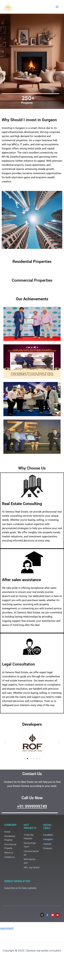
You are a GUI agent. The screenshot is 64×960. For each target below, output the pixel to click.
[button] (5, 743)
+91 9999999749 (32, 806)
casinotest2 (7, 928)
